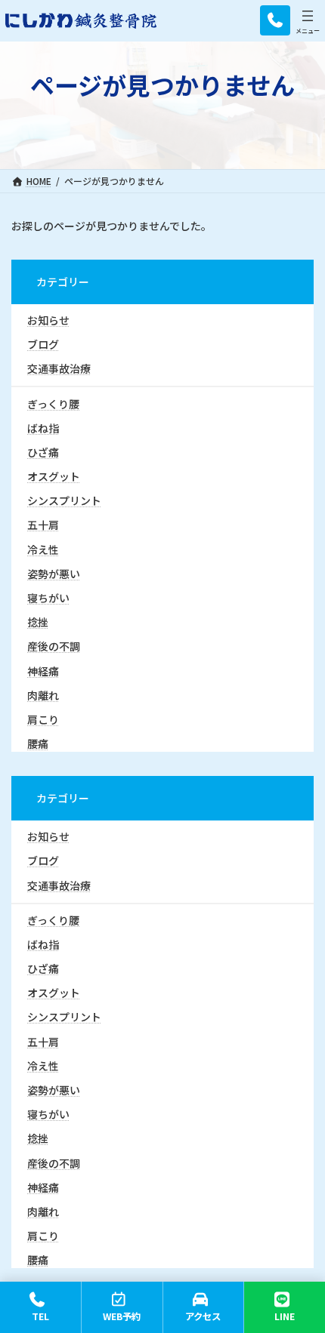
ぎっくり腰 (53, 403)
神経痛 (43, 670)
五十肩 (43, 524)
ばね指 (43, 428)
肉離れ (43, 695)
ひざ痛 (43, 452)
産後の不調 (53, 646)
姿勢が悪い (53, 573)
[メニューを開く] (307, 15)
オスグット (53, 476)
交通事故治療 (59, 368)
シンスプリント (64, 500)
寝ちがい (48, 597)
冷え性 (43, 548)
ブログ (43, 344)
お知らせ (48, 320)
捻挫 (37, 622)
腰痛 (37, 743)
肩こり (43, 719)
